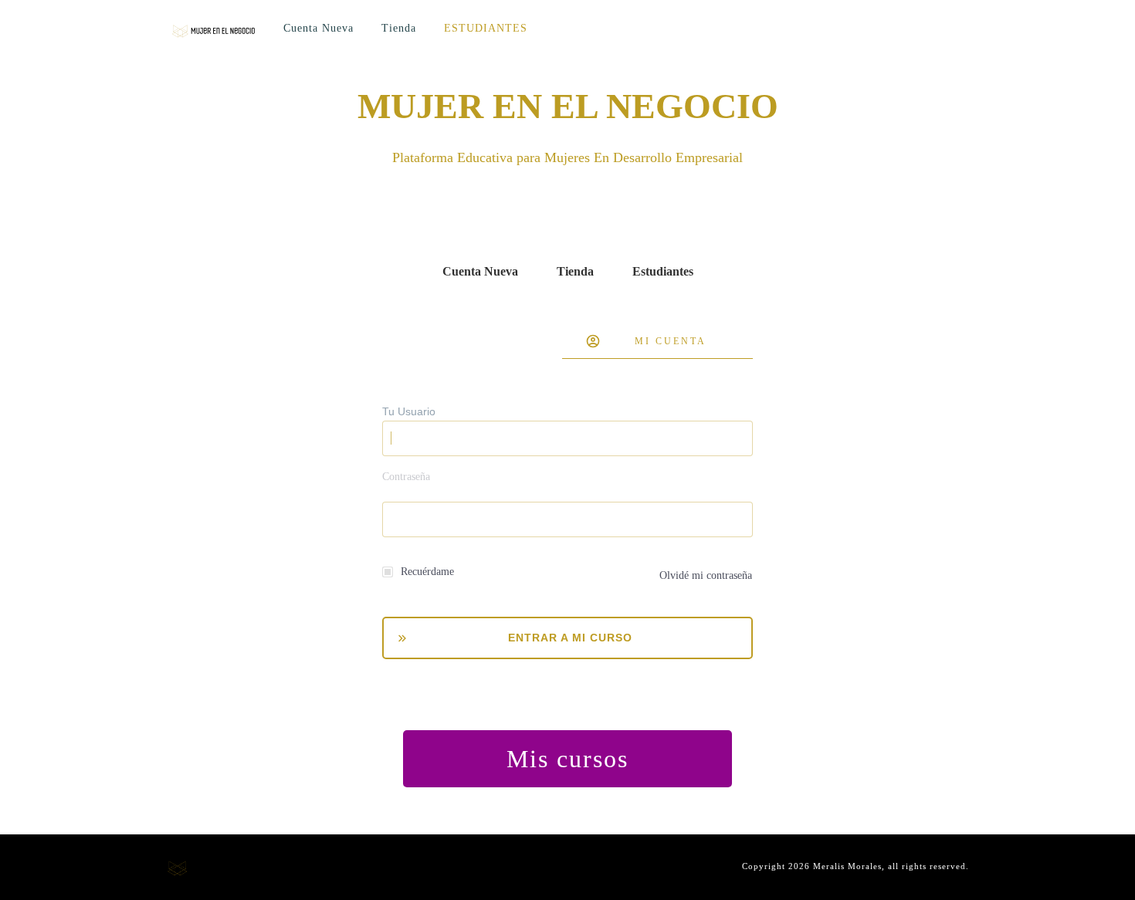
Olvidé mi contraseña (705, 575)
